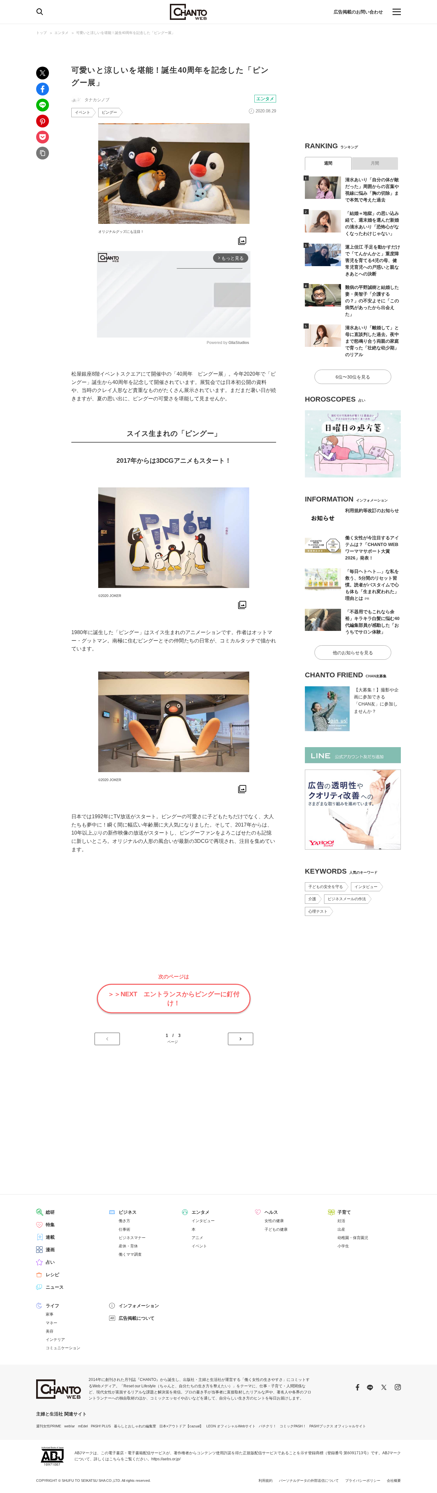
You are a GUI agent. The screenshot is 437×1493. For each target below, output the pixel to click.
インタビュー (365, 887)
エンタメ (61, 33)
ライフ (52, 1305)
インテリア (55, 1339)
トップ (41, 33)
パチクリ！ (267, 1426)
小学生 (343, 1246)
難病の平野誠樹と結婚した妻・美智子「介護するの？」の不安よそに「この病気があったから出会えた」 (372, 301)
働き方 (124, 1221)
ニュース (55, 1287)
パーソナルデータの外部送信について (309, 1480)
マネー (51, 1323)
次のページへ (240, 1038)
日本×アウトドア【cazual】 (181, 1426)
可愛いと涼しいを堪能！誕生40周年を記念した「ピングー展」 (125, 33)
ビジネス (128, 1212)
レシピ (52, 1274)
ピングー (109, 112)
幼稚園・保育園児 (353, 1238)
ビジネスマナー (132, 1238)
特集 (50, 1224)
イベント (82, 112)
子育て (344, 1212)
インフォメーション (139, 1305)
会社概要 (394, 1480)
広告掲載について (137, 1318)
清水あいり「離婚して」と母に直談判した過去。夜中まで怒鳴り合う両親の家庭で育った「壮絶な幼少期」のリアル (372, 341)
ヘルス (271, 1212)
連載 (50, 1237)
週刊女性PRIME (48, 1426)
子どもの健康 (276, 1229)
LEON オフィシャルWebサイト (231, 1426)
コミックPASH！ (293, 1426)
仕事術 (124, 1229)
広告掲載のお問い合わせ (358, 11)
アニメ (197, 1238)
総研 (50, 1212)
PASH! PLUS (101, 1426)
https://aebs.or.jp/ (165, 1459)
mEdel (83, 1426)
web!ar (69, 1426)
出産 (341, 1229)
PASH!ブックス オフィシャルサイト (337, 1426)
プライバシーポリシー (362, 1480)
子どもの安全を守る (325, 887)
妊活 (341, 1221)
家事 (49, 1314)
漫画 (50, 1249)
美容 (49, 1331)
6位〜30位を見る (353, 376)
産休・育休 (128, 1246)
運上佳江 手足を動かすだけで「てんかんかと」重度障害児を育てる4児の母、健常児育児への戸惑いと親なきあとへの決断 (372, 260)
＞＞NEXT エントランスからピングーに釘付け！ (174, 999)
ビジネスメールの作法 (347, 899)
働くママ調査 (130, 1254)
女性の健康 (274, 1221)
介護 (312, 899)
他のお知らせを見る (353, 652)
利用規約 (265, 1480)
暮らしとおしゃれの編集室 (135, 1426)
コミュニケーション (63, 1348)
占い (50, 1262)
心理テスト (318, 911)
